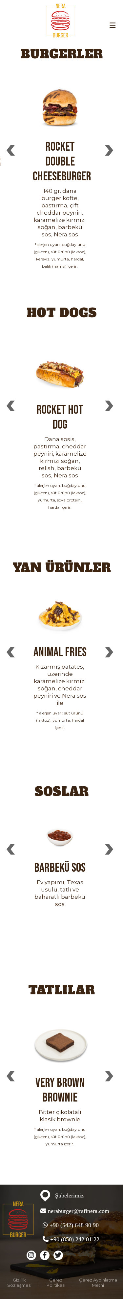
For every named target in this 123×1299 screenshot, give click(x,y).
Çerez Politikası (56, 1282)
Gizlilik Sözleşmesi (19, 1282)
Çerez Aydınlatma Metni (98, 1282)
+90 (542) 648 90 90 (73, 1225)
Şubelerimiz (69, 1195)
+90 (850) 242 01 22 (74, 1239)
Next (109, 150)
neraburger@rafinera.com (78, 1211)
